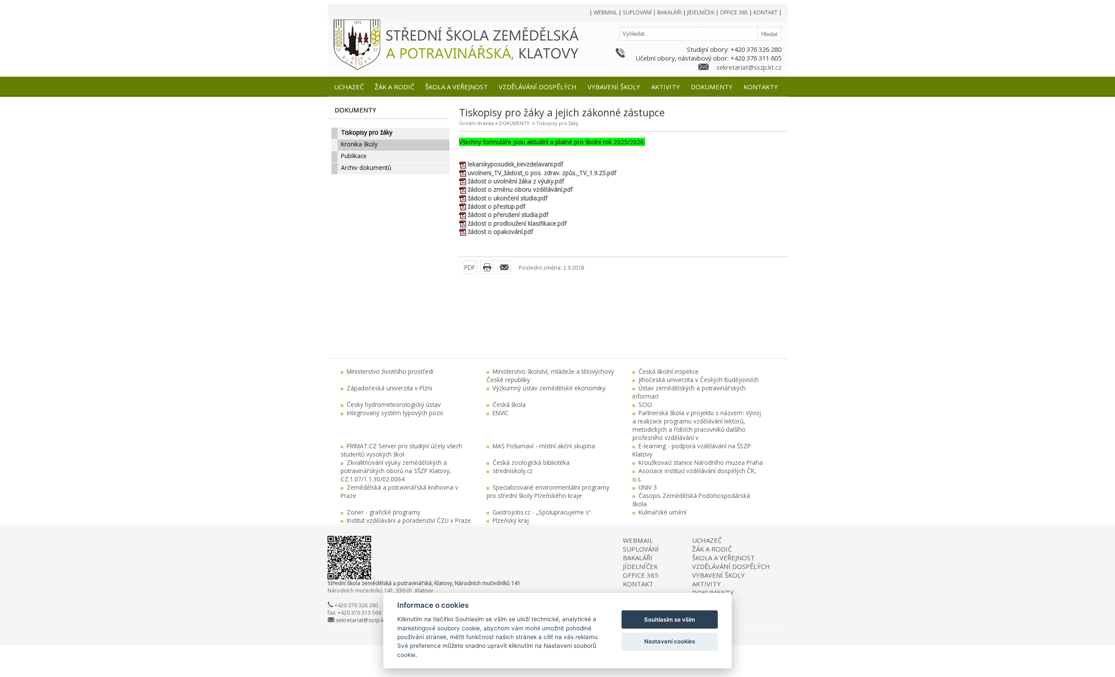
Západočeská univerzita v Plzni (389, 388)
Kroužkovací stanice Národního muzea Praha (701, 462)
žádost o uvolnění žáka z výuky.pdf (516, 181)
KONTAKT (638, 583)
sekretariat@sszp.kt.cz (748, 67)
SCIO (645, 404)
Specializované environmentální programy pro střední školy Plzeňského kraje (548, 491)
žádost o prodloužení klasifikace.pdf (517, 223)
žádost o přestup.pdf (496, 206)
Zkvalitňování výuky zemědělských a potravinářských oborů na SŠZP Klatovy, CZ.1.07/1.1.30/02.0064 (396, 470)
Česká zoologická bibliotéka (531, 462)
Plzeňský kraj (511, 520)
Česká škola (509, 404)
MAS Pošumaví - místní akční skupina (544, 446)
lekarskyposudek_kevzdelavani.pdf (515, 164)
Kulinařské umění (662, 512)
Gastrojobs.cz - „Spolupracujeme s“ (542, 512)
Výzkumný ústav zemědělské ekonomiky (549, 388)
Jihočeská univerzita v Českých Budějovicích (699, 380)
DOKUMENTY (514, 123)
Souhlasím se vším (669, 619)
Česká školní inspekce (669, 371)
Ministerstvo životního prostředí (390, 371)
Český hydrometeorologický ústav (394, 404)
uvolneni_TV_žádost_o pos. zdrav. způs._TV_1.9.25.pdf (542, 173)
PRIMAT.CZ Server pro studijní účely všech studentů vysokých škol (401, 450)
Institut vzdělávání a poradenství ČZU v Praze (409, 520)
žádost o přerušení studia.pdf (508, 214)
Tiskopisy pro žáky (557, 123)
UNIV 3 (648, 487)
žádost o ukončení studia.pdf (507, 198)
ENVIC (501, 413)
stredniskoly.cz (513, 471)
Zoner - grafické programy (383, 512)
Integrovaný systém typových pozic (395, 413)
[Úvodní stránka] (357, 68)
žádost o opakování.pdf (500, 231)
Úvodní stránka (476, 123)
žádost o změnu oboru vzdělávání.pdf (520, 189)
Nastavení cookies (669, 641)
